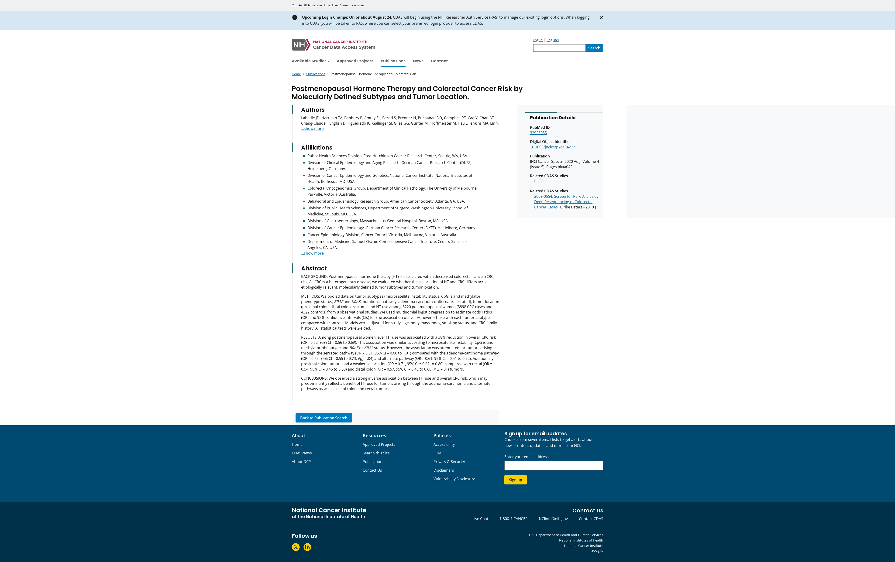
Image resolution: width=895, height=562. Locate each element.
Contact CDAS (591, 518)
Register (553, 40)
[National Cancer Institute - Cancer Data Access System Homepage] (412, 45)
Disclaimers (444, 470)
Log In (538, 40)
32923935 (538, 132)
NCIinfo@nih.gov (553, 518)
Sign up (515, 479)
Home (297, 444)
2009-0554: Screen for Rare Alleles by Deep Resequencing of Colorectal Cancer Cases (566, 202)
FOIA (437, 453)
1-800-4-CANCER (513, 518)
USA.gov (597, 550)
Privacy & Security (449, 461)
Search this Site (376, 453)
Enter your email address (526, 456)
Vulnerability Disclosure (454, 478)
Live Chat (480, 518)
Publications (373, 461)
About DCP (301, 461)
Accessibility (444, 444)
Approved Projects (379, 444)
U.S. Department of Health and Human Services (566, 535)
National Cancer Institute (583, 545)
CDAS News (302, 453)
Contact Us (372, 470)
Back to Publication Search (323, 417)
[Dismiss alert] (602, 17)
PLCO (539, 181)
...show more (312, 128)
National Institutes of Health (581, 540)
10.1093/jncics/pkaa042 (550, 147)
